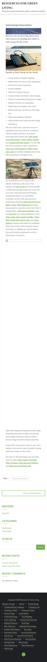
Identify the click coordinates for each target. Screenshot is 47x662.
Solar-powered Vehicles (28, 463)
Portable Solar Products (12, 629)
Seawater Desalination (32, 493)
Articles (21, 604)
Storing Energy (9, 642)
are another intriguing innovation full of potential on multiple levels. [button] (23, 152)
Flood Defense (24, 613)
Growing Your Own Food (28, 620)
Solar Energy (23, 460)
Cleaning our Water (27, 610)
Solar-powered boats (26, 211)
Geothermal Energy (10, 617)
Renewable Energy (10, 633)
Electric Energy (9, 613)
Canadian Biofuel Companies (14, 607)
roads (13, 205)
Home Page (25, 623)
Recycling (27, 629)
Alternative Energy (8, 604)
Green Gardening (10, 620)
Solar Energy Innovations (20, 478)
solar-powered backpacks (16, 149)
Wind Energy (8, 648)
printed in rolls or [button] (22, 146)
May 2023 (5, 513)
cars (37, 211)
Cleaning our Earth (10, 610)
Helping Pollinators (11, 623)
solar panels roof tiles (24, 217)
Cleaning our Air (34, 607)
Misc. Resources (9, 626)
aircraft (12, 214)
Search (7, 539)
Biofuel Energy (33, 604)
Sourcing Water (30, 639)
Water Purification (28, 645)
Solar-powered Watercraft (20, 466)
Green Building (27, 617)
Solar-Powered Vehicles (25, 636)
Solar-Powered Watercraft (12, 639)
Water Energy (23, 642)
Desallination (6, 528)
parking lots (25, 205)
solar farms (20, 187)
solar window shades (30, 140)
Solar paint (10, 217)
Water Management (10, 645)
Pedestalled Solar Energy (27, 626)
